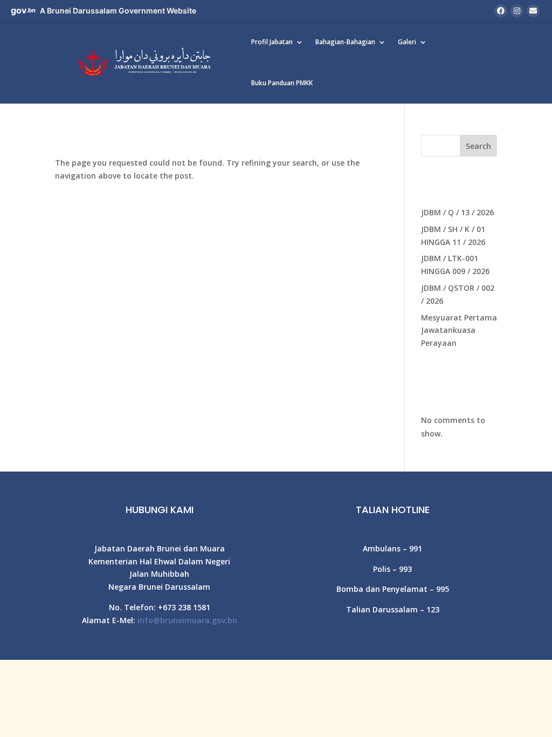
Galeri (407, 41)
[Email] (533, 10)
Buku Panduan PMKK (282, 82)
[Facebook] (500, 10)
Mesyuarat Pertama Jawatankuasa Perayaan (459, 330)
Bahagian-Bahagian (345, 41)
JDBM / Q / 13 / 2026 (457, 212)
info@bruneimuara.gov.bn (187, 620)
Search (478, 146)
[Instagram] (516, 10)
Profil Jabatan (272, 41)
